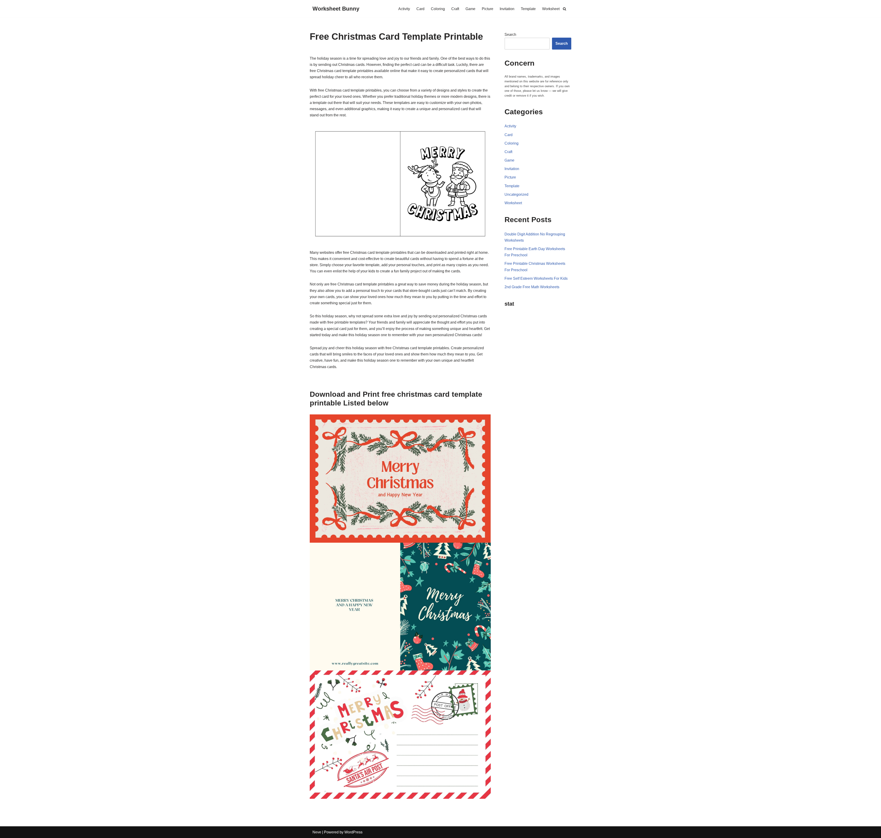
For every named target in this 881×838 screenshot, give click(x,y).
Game (470, 9)
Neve (316, 832)
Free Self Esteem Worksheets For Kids (536, 278)
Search (510, 34)
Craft (455, 9)
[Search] (564, 9)
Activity (404, 9)
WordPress (353, 832)
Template (528, 9)
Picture (487, 9)
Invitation (507, 9)
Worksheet (551, 9)
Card (420, 9)
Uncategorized (516, 194)
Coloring (438, 9)
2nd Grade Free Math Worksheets (532, 287)
